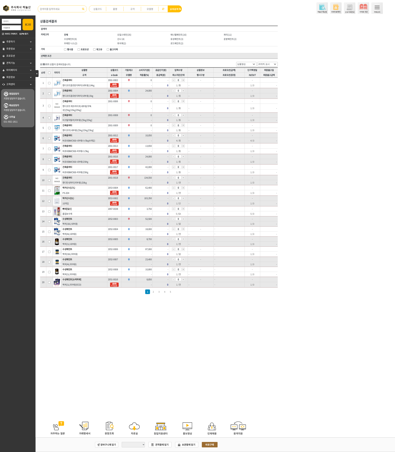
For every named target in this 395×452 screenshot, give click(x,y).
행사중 (70, 49)
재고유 (99, 49)
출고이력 (114, 49)
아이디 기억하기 (11, 33)
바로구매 (209, 444)
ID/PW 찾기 (23, 33)
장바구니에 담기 (108, 444)
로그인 (28, 24)
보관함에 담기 (188, 444)
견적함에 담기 (162, 444)
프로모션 (10, 55)
